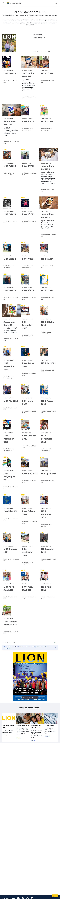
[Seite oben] (29, 697)
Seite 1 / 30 (25, 697)
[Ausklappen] (36, 697)
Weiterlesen (5, 735)
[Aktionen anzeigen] (57, 642)
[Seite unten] (32, 697)
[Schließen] (55, 647)
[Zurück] (3, 642)
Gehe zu (19, 738)
